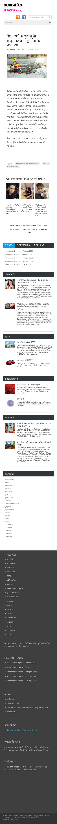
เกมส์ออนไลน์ (9, 524)
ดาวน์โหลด (8, 492)
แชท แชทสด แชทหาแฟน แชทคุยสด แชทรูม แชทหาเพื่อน (27, 707)
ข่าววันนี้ (21, 49)
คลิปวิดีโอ (8, 489)
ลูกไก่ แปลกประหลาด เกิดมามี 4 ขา (24, 229)
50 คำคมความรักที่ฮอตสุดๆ (28, 385)
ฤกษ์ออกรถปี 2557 (24, 360)
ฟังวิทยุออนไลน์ (10, 509)
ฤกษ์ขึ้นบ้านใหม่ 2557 (26, 342)
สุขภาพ (7, 515)
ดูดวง (6, 495)
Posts (8, 245)
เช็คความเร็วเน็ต (13, 703)
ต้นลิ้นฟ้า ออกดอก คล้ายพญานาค (34, 225)
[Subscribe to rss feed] (18, 17)
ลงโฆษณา (11, 699)
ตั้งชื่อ (6, 767)
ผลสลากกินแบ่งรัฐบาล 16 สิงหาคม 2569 (19, 251)
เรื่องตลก (8, 530)
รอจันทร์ (20, 399)
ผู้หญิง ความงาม (10, 507)
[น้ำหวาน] (13, 12)
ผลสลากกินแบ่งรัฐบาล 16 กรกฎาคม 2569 (19, 258)
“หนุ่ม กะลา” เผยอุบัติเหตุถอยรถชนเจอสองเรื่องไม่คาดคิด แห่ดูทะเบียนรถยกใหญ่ (33, 306)
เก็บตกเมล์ (8, 527)
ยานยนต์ (7, 513)
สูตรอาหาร (8, 518)
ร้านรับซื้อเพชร (43, 747)
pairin (12, 49)
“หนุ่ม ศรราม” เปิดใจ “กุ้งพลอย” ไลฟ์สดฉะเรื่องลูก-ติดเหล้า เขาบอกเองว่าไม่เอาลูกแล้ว (12, 209)
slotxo (34, 730)
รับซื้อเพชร (8, 730)
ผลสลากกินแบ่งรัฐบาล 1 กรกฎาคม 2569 (19, 261)
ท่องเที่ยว (8, 501)
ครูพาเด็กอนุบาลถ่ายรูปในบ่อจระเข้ (27, 164)
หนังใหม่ (7, 521)
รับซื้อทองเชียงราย (22, 730)
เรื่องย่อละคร (9, 533)
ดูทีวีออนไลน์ (9, 498)
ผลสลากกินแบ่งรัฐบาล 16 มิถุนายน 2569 (19, 265)
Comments (23, 245)
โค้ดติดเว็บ (11, 712)
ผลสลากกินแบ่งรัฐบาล (12, 504)
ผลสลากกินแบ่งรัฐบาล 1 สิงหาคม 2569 (18, 254)
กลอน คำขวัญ (9, 480)
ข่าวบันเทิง (8, 486)
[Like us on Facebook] (24, 17)
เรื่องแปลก (8, 536)
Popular (39, 245)
